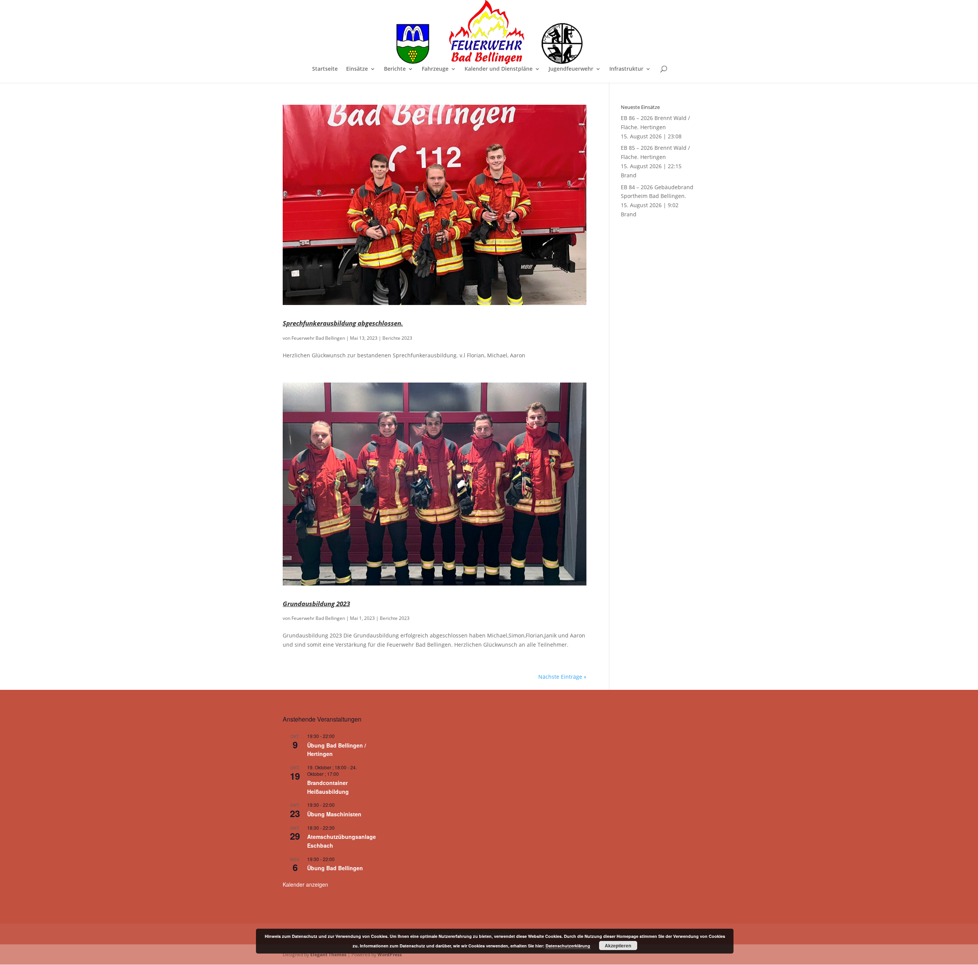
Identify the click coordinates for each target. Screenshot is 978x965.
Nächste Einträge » (562, 676)
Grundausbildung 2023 (316, 603)
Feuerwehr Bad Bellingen (318, 338)
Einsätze (357, 69)
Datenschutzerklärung (568, 946)
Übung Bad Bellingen (335, 868)
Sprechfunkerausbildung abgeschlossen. (343, 323)
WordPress (389, 954)
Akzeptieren (618, 945)
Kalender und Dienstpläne (499, 69)
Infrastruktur (626, 69)
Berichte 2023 (397, 338)
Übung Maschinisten (334, 814)
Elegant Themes (328, 954)
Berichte (395, 69)
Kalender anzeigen (305, 884)
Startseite (325, 69)
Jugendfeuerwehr (571, 69)
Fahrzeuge (435, 69)
